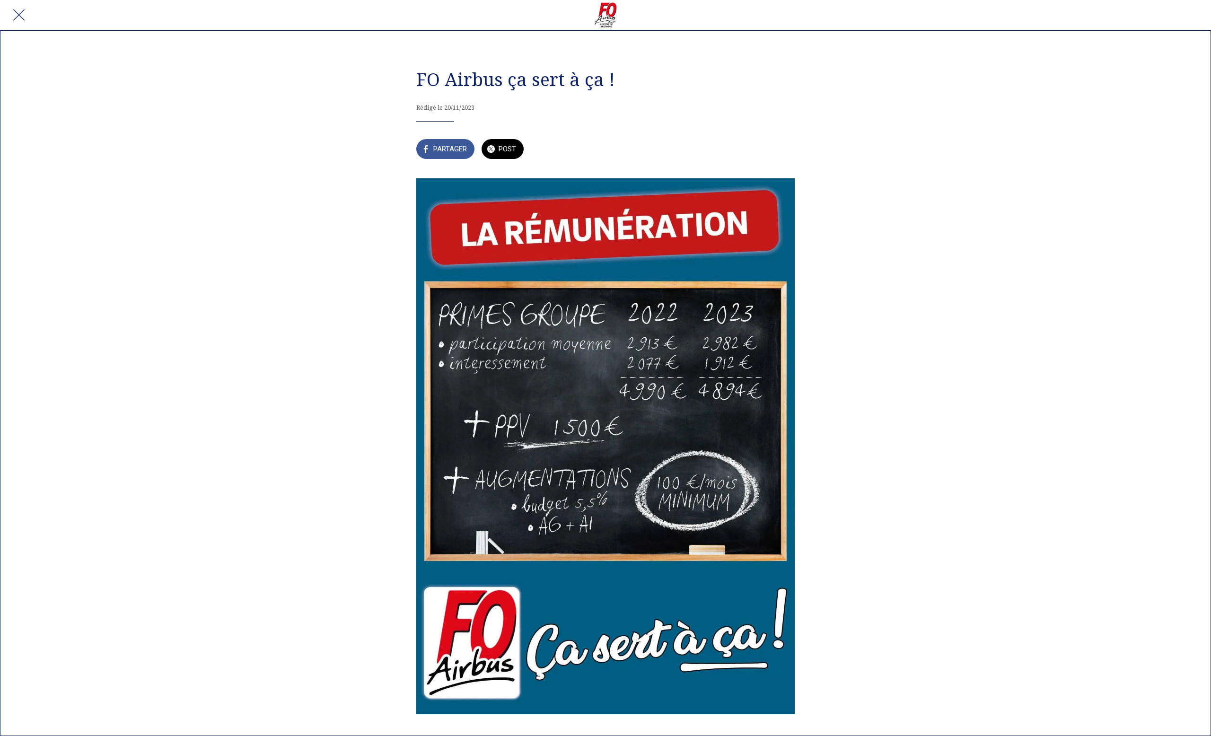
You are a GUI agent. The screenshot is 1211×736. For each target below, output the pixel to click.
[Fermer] (19, 15)
